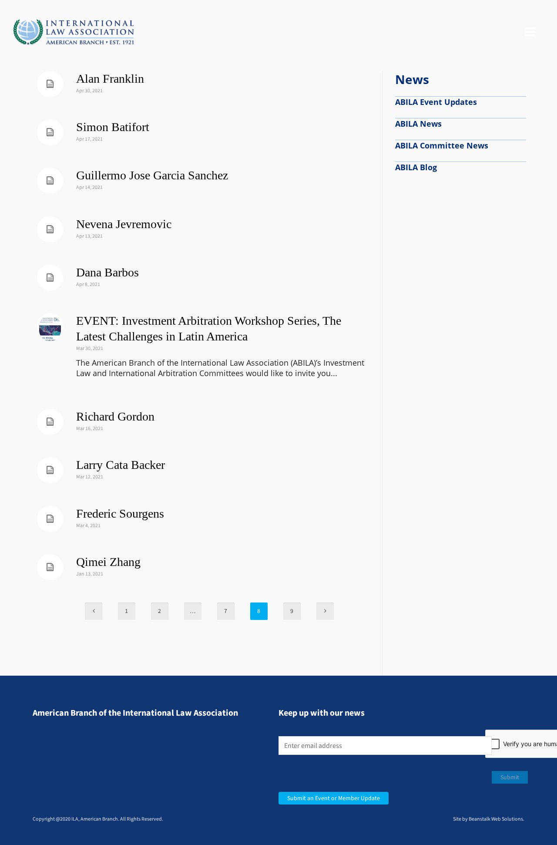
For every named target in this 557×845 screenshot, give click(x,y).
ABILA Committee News (441, 145)
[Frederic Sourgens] (50, 519)
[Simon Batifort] (50, 132)
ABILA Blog (416, 167)
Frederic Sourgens (120, 513)
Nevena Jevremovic (123, 224)
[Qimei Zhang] (50, 567)
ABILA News (418, 123)
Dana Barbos (107, 272)
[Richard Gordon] (50, 422)
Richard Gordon (115, 416)
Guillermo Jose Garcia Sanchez (152, 175)
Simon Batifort (112, 127)
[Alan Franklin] (50, 84)
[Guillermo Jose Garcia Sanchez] (50, 181)
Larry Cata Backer (120, 464)
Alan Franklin (110, 78)
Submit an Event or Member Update (333, 798)
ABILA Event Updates (436, 102)
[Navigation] (530, 32)
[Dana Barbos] (50, 278)
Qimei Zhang (108, 562)
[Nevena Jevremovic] (50, 229)
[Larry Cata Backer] (50, 470)
